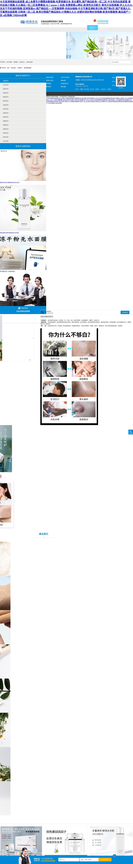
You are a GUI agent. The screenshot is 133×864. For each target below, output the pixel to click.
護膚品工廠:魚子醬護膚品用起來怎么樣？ (10, 182)
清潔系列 (20, 67)
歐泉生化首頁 (83, 20)
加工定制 (82, 25)
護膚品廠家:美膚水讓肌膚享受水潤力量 (9, 232)
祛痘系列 (5, 109)
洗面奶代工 (22, 62)
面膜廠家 (16, 62)
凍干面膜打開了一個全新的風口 (7, 271)
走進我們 (47, 33)
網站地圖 (63, 86)
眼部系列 (5, 101)
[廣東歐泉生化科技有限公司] (114, 856)
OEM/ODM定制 (65, 77)
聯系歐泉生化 (59, 33)
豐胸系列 (5, 125)
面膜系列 (5, 97)
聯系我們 (48, 86)
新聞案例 (36, 33)
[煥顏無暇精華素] (111, 842)
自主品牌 (5, 141)
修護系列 (5, 117)
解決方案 (103, 28)
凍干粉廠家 (9, 62)
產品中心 (92, 28)
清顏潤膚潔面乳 (27, 67)
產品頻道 (13, 67)
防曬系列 (5, 121)
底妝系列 (5, 133)
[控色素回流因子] (66, 842)
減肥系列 (5, 129)
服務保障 (25, 33)
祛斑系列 (5, 105)
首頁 (8, 67)
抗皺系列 (5, 113)
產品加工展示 (50, 80)
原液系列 (5, 93)
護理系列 (5, 137)
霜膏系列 (5, 89)
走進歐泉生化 (64, 83)
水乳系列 (5, 85)
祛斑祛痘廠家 (29, 62)
